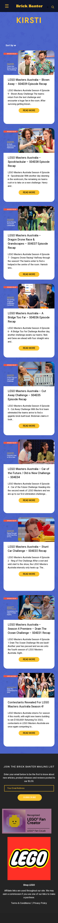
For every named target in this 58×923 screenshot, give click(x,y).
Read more (29, 110)
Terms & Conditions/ (21, 903)
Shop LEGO (29, 885)
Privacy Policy (40, 903)
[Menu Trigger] (7, 6)
